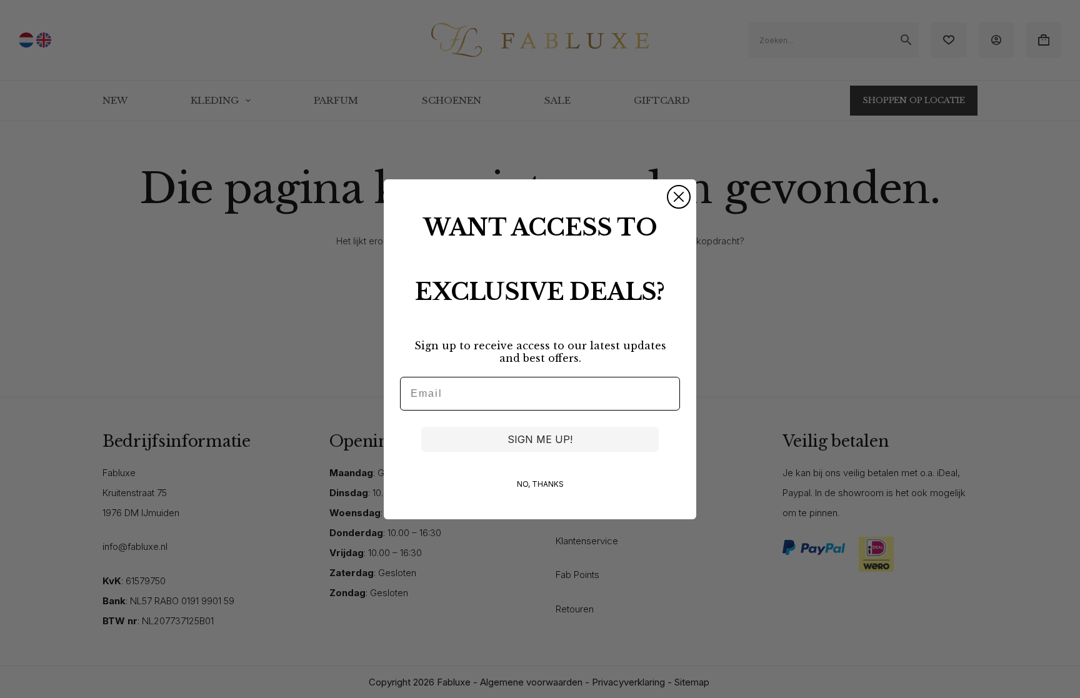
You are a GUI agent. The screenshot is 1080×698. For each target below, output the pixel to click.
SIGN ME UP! (540, 439)
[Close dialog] (679, 197)
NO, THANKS (540, 484)
